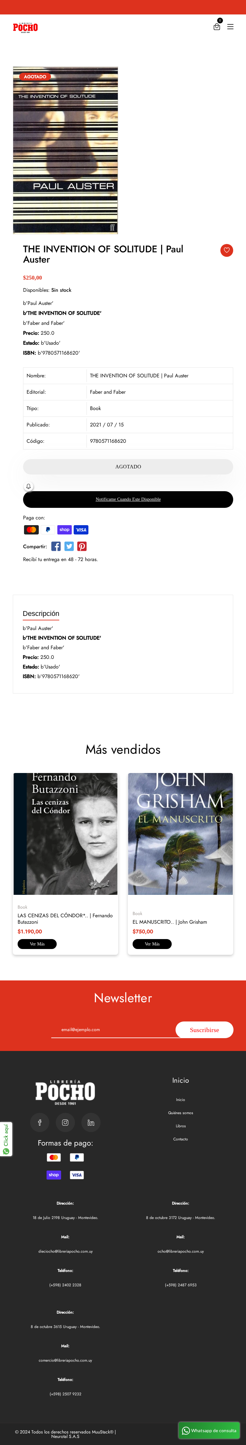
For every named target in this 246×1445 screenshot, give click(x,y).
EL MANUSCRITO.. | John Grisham (170, 922)
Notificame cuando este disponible (128, 499)
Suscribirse (204, 1029)
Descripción (41, 613)
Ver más (37, 944)
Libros (181, 1126)
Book (95, 408)
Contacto (180, 1139)
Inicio (180, 1100)
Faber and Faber (108, 392)
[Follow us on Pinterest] (82, 548)
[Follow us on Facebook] (56, 548)
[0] (217, 28)
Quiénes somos (180, 1113)
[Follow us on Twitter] (69, 548)
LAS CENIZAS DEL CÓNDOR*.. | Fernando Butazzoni (65, 919)
